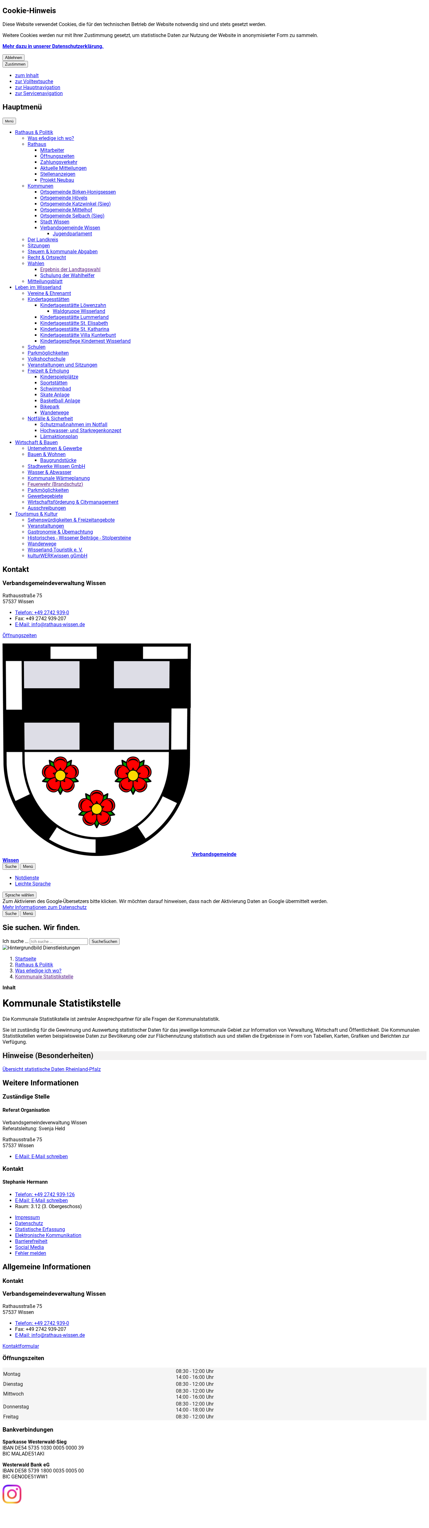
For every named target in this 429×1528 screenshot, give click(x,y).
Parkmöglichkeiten (48, 353)
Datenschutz (29, 1223)
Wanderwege (54, 413)
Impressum (27, 1217)
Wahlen (36, 263)
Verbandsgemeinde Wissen (70, 228)
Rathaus (37, 144)
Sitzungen (39, 246)
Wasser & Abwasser (49, 472)
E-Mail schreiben (41, 1156)
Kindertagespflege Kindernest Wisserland (85, 341)
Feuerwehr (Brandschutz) (55, 484)
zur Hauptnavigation (37, 87)
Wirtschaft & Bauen (36, 442)
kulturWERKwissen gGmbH (57, 556)
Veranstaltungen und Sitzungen (62, 365)
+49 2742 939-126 (45, 1194)
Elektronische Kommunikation (48, 1235)
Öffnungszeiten (57, 156)
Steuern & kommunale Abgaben (63, 252)
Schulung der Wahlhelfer (67, 275)
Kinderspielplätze (59, 377)
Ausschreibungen (47, 508)
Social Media (29, 1247)
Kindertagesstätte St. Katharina (74, 329)
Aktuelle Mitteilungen (63, 168)
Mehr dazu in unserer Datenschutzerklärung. (53, 46)
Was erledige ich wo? (51, 138)
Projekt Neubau (57, 180)
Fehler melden (30, 1253)
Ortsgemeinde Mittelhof (66, 210)
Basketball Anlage (60, 401)
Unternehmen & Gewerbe (55, 448)
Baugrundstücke (58, 460)
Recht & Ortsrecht (47, 258)
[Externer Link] (12, 1495)
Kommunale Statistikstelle (44, 977)
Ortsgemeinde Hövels (63, 198)
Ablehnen (13, 57)
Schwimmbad (55, 389)
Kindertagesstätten (48, 299)
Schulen (37, 347)
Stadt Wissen (54, 222)
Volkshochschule (46, 359)
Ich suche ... (16, 941)
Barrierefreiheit (31, 1241)
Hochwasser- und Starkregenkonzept (80, 430)
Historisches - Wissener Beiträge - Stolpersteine (79, 538)
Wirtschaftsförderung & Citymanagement (73, 502)
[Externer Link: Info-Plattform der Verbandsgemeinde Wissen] (35, 1515)
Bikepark (49, 407)
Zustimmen (15, 64)
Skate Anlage (54, 395)
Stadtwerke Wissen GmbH (56, 466)
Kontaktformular (21, 1346)
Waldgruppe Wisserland (79, 311)
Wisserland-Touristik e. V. (55, 550)
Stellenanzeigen (57, 174)
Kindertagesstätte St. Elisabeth (74, 323)
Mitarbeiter (52, 150)
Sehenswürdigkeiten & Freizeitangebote (71, 520)
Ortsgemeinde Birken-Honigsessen (78, 192)
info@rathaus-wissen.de (50, 624)
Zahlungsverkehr (58, 162)
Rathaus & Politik (34, 132)
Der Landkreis (43, 240)
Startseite (25, 959)
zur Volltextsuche (34, 81)
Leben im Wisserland (38, 287)
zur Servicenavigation (39, 93)
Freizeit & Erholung (48, 371)
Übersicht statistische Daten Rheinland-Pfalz (52, 1069)
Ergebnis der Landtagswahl (70, 269)
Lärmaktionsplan (59, 436)
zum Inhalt (27, 75)
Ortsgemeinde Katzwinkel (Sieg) (75, 204)
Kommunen (40, 186)
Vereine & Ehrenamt (49, 293)
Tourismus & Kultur (36, 514)
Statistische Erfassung (40, 1229)
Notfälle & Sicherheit (50, 419)
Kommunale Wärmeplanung (59, 478)
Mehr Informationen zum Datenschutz (45, 907)
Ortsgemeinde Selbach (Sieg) (72, 216)
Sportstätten (54, 383)
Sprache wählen (19, 895)
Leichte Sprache (33, 884)
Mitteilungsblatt (45, 281)
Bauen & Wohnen (47, 454)
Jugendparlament (72, 234)
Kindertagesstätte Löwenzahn (73, 305)
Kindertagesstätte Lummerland (74, 317)
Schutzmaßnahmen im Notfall (73, 425)
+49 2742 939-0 (42, 613)
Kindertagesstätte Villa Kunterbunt (78, 335)
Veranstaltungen (46, 526)
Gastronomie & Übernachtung (60, 532)
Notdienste (27, 878)
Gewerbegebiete (45, 496)
